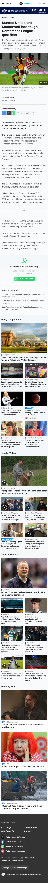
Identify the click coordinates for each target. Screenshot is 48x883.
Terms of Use (17, 858)
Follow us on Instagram (15, 851)
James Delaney (8, 97)
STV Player (6, 827)
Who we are (5, 858)
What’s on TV (7, 831)
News (4, 17)
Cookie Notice (17, 861)
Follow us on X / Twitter (15, 837)
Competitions (31, 827)
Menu (8, 3)
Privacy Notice (30, 858)
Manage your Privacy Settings (15, 868)
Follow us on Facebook (15, 842)
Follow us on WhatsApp (15, 846)
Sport (12, 17)
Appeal (27, 831)
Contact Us (5, 861)
